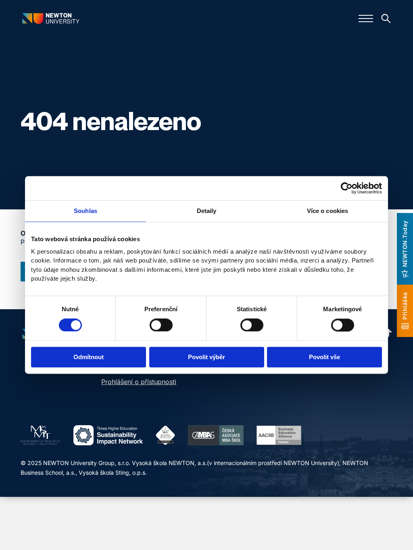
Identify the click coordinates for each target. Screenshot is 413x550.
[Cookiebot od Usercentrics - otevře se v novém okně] (346, 188)
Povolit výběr (206, 357)
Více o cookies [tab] (327, 210)
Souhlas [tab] (85, 210)
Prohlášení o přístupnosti (138, 382)
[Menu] (366, 18)
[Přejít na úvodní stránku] (51, 18)
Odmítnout (88, 357)
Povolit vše (324, 357)
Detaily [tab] (207, 210)
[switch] (161, 324)
